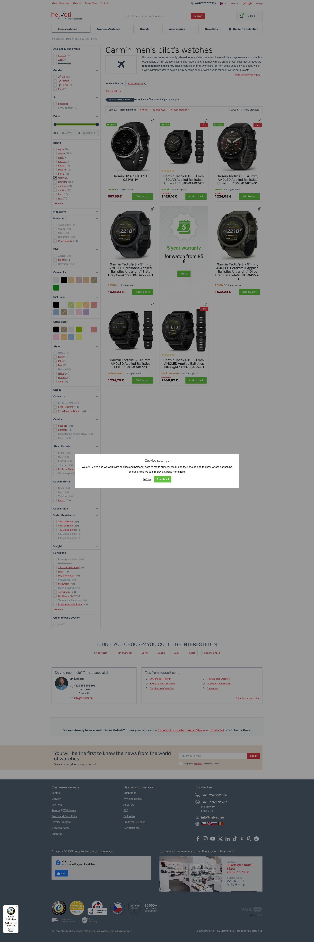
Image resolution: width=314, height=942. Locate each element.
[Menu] (16, 907)
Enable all (163, 479)
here (182, 471)
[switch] (11, 930)
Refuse (147, 479)
